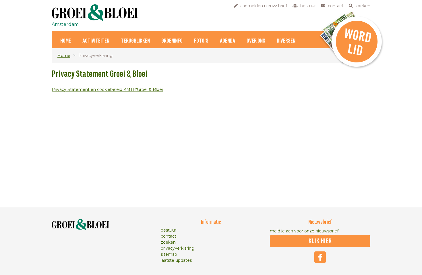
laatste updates (176, 260)
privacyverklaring (177, 248)
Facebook (320, 257)
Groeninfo (172, 41)
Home (65, 41)
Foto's (201, 41)
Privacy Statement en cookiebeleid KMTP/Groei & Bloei (107, 89)
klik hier (320, 241)
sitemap (169, 254)
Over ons (256, 41)
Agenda (227, 41)
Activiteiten (95, 41)
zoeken (168, 242)
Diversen (286, 41)
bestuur (168, 230)
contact (168, 236)
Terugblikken (135, 41)
